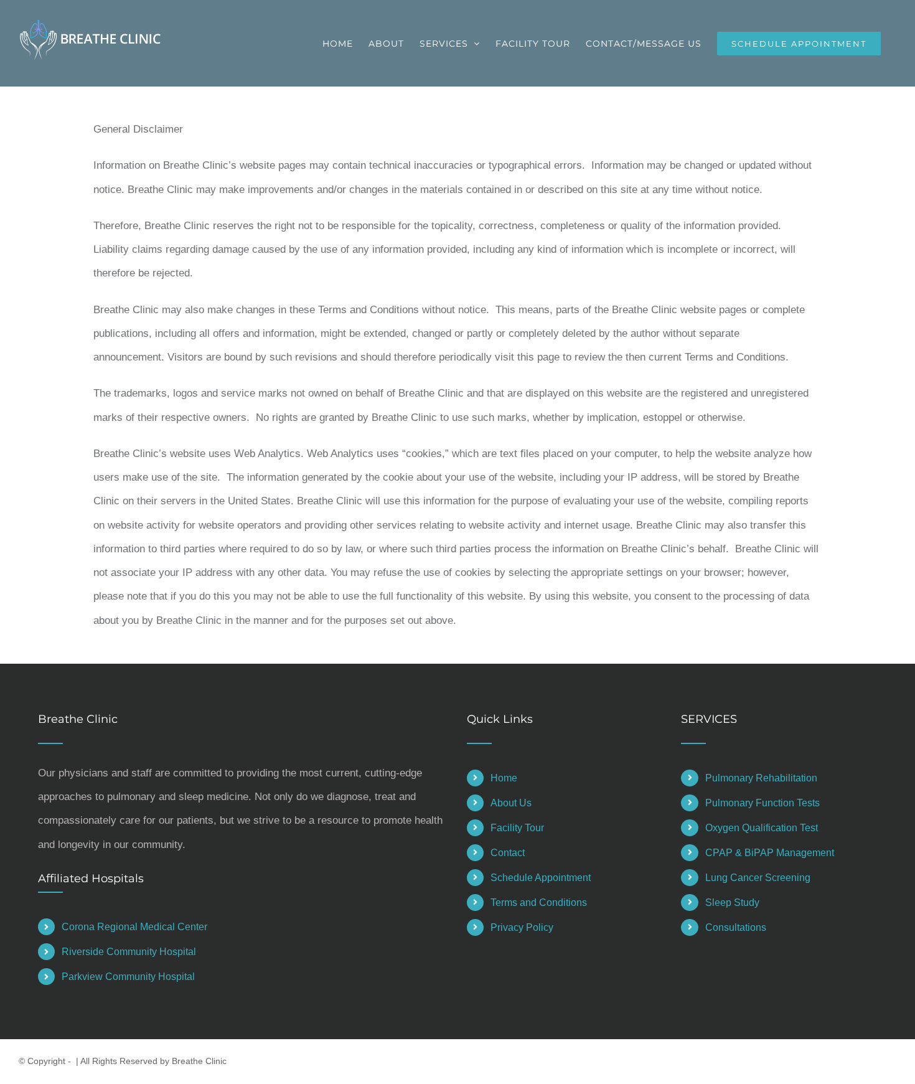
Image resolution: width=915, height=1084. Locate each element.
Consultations (735, 927)
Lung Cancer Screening (757, 877)
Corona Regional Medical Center (134, 926)
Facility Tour (517, 827)
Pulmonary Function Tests (762, 803)
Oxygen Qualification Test (761, 827)
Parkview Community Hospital (128, 976)
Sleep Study (732, 902)
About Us (511, 803)
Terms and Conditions (538, 902)
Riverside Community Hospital (129, 951)
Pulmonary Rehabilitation (761, 778)
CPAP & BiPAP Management (769, 852)
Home (503, 778)
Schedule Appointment (540, 877)
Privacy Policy (521, 927)
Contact (507, 852)
